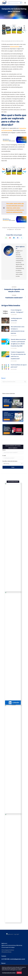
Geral (4, 29)
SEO (4, 31)
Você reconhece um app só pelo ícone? (19, 366)
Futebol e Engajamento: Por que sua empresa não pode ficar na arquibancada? (18, 355)
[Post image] (5, 312)
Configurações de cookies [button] (9, 972)
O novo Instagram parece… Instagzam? (17, 311)
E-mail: (4, 455)
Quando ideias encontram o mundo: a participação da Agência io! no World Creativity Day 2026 (18, 343)
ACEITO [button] (19, 972)
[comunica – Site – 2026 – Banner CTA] (14, 142)
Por (10, 229)
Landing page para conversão (16, 319)
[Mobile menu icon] (25, 2)
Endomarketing (6, 27)
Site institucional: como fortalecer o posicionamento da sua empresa (17, 330)
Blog (4, 25)
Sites (4, 33)
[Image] (13, 537)
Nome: (4, 450)
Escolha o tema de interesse (10, 461)
